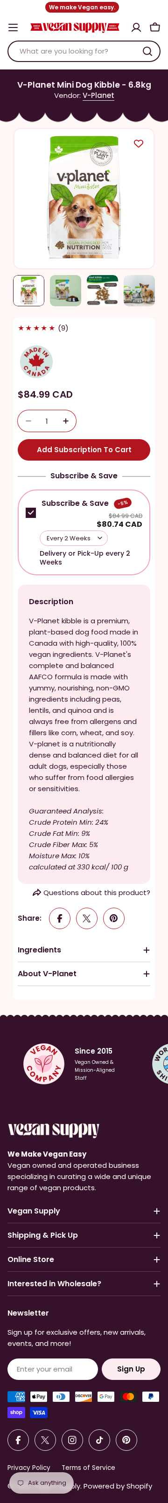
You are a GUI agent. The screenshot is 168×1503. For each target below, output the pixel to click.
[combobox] (84, 51)
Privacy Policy (28, 1467)
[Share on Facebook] (59, 918)
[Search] (147, 51)
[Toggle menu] (13, 27)
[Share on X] (87, 918)
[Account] (136, 27)
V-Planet (98, 95)
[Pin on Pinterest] (114, 918)
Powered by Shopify (118, 1486)
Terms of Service (88, 1467)
